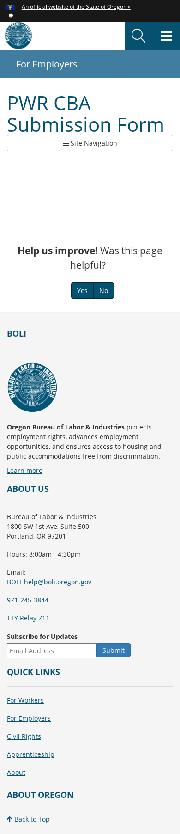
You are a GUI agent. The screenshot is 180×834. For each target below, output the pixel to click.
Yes (82, 290)
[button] (10, 14)
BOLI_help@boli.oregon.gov (49, 581)
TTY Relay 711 (28, 617)
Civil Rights (24, 736)
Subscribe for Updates (42, 636)
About (16, 772)
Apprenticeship (30, 754)
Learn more (24, 470)
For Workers (25, 700)
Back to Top (31, 819)
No (103, 290)
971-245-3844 (27, 599)
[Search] (138, 36)
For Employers (29, 718)
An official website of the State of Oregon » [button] (76, 6)
